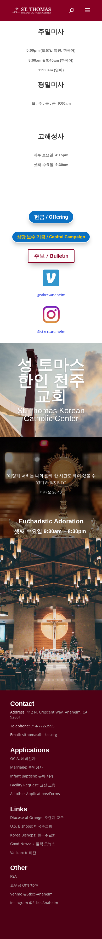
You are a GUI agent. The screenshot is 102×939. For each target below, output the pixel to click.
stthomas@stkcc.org (39, 734)
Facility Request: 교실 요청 (32, 784)
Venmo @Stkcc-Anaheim (31, 894)
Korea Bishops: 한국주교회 (33, 835)
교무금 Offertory (24, 885)
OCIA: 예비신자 (23, 758)
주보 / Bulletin (51, 256)
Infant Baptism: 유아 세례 (32, 776)
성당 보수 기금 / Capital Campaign (51, 236)
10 (71, 680)
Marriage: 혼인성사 (26, 767)
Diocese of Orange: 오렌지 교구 (37, 817)
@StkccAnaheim (43, 902)
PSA (13, 876)
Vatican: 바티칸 (23, 852)
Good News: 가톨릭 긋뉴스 (32, 843)
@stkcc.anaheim (51, 331)
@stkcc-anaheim (51, 294)
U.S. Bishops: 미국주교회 (31, 826)
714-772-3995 (42, 725)
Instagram (19, 902)
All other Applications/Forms (35, 793)
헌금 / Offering (51, 217)
